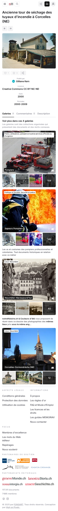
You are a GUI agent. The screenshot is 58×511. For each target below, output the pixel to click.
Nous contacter (38, 421)
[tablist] (29, 113)
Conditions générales (13, 395)
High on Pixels (13, 507)
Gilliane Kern (22, 81)
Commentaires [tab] (25, 113)
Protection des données (15, 400)
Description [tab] (43, 113)
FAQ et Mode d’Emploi (41, 405)
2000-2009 (20, 104)
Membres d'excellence (14, 432)
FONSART (18, 504)
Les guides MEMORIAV (42, 417)
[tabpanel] (29, 251)
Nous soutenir (9, 449)
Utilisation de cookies (13, 405)
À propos (35, 395)
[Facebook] (3, 498)
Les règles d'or (38, 400)
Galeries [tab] (8, 113)
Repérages (8, 445)
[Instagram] (7, 498)
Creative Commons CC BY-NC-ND (20, 88)
